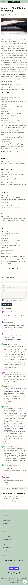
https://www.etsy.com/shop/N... (12, 391)
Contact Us (5, 531)
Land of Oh (4, 163)
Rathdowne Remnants (6, 184)
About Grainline (6, 547)
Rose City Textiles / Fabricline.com (9, 125)
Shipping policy (18, 580)
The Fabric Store (5, 151)
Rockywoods (4, 120)
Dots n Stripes (4, 233)
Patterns (5, 515)
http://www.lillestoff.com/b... (19, 415)
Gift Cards (5, 523)
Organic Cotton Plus (6, 116)
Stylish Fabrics (4, 136)
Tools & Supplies (6, 520)
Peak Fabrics (4, 197)
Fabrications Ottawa (6, 207)
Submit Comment (7, 304)
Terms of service (10, 580)
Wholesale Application (8, 539)
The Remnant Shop (6, 178)
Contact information (14, 582)
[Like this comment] (5, 319)
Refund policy (16, 578)
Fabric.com (4, 101)
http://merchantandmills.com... (12, 339)
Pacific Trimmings (5, 143)
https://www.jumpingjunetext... (12, 325)
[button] (2, 1)
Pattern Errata (6, 555)
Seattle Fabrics (4, 130)
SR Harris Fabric (5, 150)
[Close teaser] (22, 579)
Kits (3, 518)
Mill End (3, 141)
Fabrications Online (6, 102)
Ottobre (3, 218)
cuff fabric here (10, 236)
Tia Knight (3, 243)
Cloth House (4, 251)
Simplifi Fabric (4, 200)
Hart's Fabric (4, 109)
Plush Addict (4, 240)
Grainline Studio (8, 578)
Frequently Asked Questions (9, 536)
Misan (2, 253)
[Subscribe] (23, 505)
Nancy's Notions (5, 113)
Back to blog (15, 268)
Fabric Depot (4, 97)
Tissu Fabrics (4, 245)
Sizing (4, 552)
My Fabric (3, 236)
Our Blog (5, 550)
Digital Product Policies (8, 534)
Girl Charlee (4, 106)
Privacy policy (24, 578)
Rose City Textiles (5, 148)
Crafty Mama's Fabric (6, 174)
